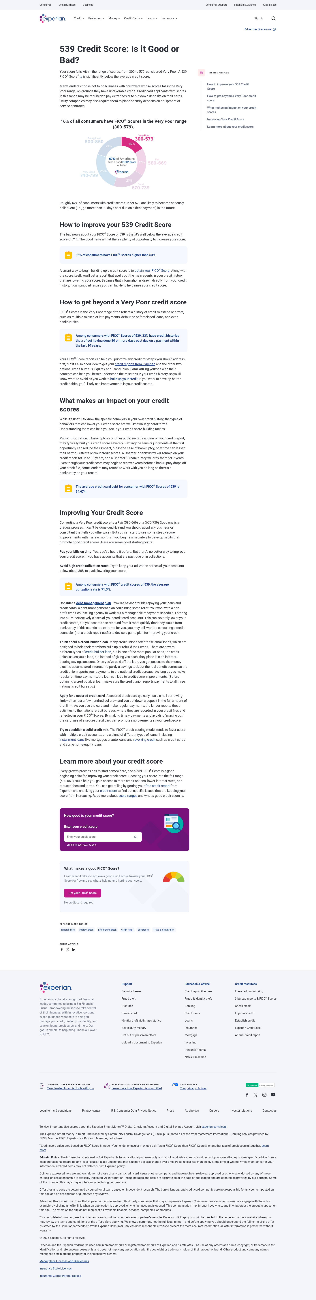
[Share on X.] (68, 949)
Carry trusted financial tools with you (70, 1088)
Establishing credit (107, 930)
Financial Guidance (245, 4)
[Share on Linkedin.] (74, 949)
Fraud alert (129, 998)
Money (112, 18)
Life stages (143, 930)
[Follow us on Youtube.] (273, 1095)
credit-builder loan (98, 652)
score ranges (127, 796)
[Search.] (273, 18)
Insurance (168, 18)
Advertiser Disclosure (257, 29)
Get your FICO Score (83, 893)
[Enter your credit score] (135, 837)
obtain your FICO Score (152, 270)
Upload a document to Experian (142, 1042)
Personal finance (195, 1050)
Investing (190, 1042)
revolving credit (144, 739)
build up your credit (124, 379)
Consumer (45, 4)
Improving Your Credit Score (225, 119)
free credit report (157, 786)
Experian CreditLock (248, 1028)
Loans (151, 18)
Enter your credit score (80, 826)
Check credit (243, 1006)
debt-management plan (93, 603)
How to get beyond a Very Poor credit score (231, 98)
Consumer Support (216, 4)
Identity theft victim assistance (141, 1020)
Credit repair (127, 930)
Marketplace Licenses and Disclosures (64, 1261)
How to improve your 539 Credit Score (228, 86)
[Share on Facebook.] (62, 949)
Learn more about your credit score (230, 126)
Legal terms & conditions (56, 1110)
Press (170, 1110)
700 (84, 845)
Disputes (127, 1006)
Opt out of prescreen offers (139, 1035)
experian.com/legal (214, 1126)
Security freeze (131, 991)
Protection (94, 18)
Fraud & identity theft (163, 930)
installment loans (72, 739)
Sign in (258, 18)
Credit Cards (132, 18)
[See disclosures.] (80, 76)
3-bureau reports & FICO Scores (255, 998)
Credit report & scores (198, 991)
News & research (195, 1057)
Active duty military (134, 1028)
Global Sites (269, 4)
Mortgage (191, 1035)
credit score (108, 791)
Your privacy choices (193, 1088)
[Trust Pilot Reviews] (260, 1085)
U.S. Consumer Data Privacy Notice (133, 1110)
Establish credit (245, 1020)
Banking (190, 1006)
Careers (214, 1110)
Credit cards (192, 1013)
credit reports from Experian (135, 364)
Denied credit (130, 1013)
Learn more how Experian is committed (137, 1088)
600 (80, 845)
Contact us (269, 1110)
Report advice (68, 930)
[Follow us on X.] (256, 1095)
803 (94, 845)
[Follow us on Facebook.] (247, 1095)
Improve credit (86, 930)
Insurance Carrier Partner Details (60, 1276)
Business (88, 4)
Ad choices (192, 1110)
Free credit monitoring (249, 991)
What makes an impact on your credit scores (231, 110)
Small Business (67, 4)
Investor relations (241, 1110)
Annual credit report (247, 1035)
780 (89, 845)
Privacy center (91, 1110)
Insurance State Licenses (56, 1268)
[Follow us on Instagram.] (264, 1095)
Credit (77, 18)
